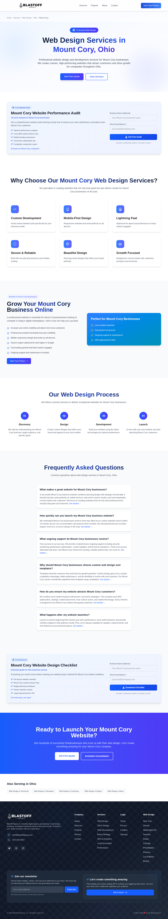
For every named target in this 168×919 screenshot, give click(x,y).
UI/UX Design (103, 826)
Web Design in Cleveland (44, 791)
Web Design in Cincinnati (18, 791)
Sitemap (124, 834)
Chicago (147, 843)
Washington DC (150, 830)
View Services (97, 76)
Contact (114, 5)
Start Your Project (151, 5)
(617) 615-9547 (18, 840)
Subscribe (71, 889)
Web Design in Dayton (93, 791)
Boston (146, 861)
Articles (77, 834)
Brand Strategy (103, 834)
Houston (147, 834)
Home (9, 18)
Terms (123, 821)
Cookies (124, 830)
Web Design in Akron (116, 791)
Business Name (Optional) (120, 113)
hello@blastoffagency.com (22, 835)
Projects (94, 5)
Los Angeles (148, 857)
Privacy (123, 826)
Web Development (105, 830)
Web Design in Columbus (69, 791)
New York (147, 821)
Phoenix (146, 852)
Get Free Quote (72, 76)
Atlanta (146, 826)
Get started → (75, 503)
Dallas (146, 839)
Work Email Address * (118, 124)
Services (83, 5)
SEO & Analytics (104, 839)
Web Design (27, 18)
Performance (102, 848)
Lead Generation (104, 843)
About (104, 5)
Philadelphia (148, 848)
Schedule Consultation (97, 756)
